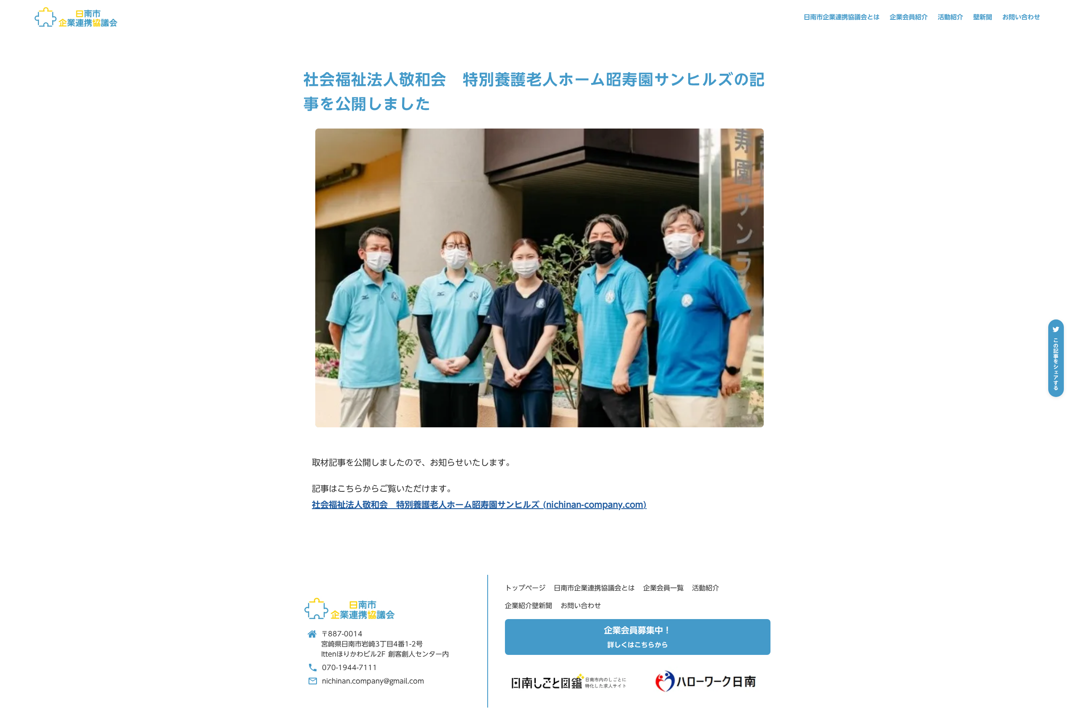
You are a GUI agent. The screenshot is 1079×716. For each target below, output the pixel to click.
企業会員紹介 (909, 17)
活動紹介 (950, 17)
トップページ (525, 588)
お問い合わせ (1021, 17)
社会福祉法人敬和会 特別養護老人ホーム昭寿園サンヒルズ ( (429, 504)
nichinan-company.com (594, 504)
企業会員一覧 (663, 588)
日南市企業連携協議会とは (842, 17)
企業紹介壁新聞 (528, 605)
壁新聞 (982, 17)
